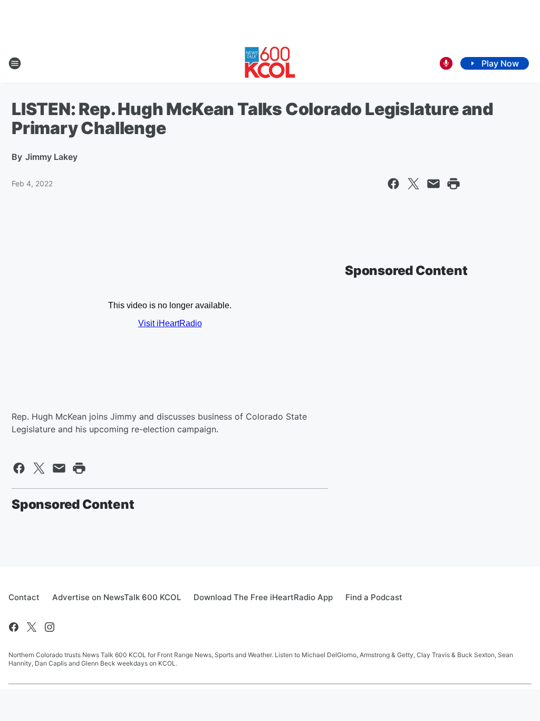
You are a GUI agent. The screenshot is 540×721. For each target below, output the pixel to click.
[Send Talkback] (446, 63)
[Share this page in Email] (433, 183)
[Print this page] (453, 183)
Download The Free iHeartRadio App (263, 597)
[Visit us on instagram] (49, 627)
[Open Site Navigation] (14, 63)
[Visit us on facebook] (13, 627)
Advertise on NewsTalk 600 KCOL (116, 597)
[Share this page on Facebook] (393, 183)
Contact (24, 597)
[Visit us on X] (31, 627)
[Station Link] (270, 63)
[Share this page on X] (413, 183)
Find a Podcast (373, 597)
